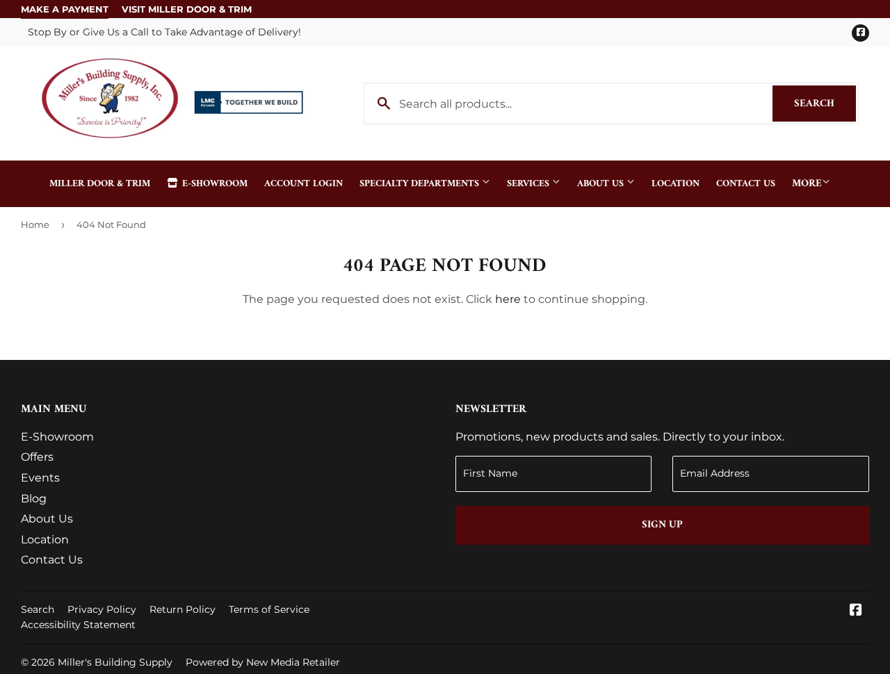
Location (675, 183)
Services (529, 183)
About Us (601, 183)
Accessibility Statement (78, 624)
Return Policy (182, 609)
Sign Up (662, 525)
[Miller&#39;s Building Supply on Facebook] (856, 611)
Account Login (303, 183)
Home (35, 224)
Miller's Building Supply (115, 662)
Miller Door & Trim (99, 183)
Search (825, 103)
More (807, 183)
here (508, 299)
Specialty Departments (420, 183)
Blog (34, 498)
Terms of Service (269, 609)
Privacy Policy (101, 609)
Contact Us (745, 183)
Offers (37, 456)
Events (40, 477)
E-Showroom (213, 183)
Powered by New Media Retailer (263, 662)
